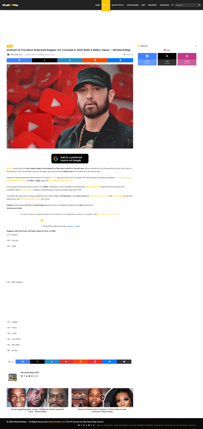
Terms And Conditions (121, 425)
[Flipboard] (95, 362)
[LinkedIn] (69, 60)
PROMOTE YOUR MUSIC (145, 425)
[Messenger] (120, 60)
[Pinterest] (66, 362)
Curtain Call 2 (26, 190)
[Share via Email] (124, 362)
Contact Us (192, 425)
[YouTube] (29, 376)
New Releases (133, 5)
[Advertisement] (101, 27)
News (105, 5)
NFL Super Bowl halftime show (60, 181)
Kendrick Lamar (20, 181)
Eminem (10, 168)
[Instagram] (34, 376)
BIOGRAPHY (152, 5)
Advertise (133, 425)
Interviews (164, 5)
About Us (100, 425)
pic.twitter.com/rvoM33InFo (108, 214)
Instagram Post (159, 425)
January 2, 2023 (73, 226)
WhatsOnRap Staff (16, 54)
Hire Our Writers (182, 425)
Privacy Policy (108, 425)
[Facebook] (19, 60)
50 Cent (10, 181)
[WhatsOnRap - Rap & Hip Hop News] (10, 5)
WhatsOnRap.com (56, 422)
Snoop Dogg (126, 178)
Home (97, 5)
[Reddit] (95, 60)
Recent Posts (117, 5)
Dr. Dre (117, 178)
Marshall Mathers (93, 187)
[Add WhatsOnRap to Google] (69, 163)
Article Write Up (170, 425)
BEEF (143, 5)
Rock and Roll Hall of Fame (30, 199)
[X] (44, 60)
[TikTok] (37, 376)
